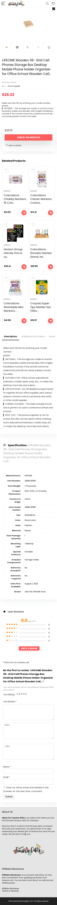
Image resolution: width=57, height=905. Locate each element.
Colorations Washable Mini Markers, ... (13, 307)
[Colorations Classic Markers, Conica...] (41, 179)
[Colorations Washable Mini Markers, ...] (15, 287)
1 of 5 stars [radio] (17, 694)
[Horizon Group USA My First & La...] (15, 233)
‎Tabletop (29, 543)
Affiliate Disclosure (10, 888)
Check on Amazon (28, 137)
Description (10, 336)
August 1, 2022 (31, 583)
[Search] (47, 3)
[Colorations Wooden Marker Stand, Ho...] (41, 233)
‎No (26, 567)
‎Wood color (30, 520)
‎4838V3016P (30, 480)
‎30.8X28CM (30, 515)
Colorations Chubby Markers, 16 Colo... (15, 199)
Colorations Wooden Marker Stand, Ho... (41, 253)
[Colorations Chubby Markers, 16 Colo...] (15, 179)
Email (6, 777)
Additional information (33, 336)
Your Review (10, 701)
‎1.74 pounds (30, 486)
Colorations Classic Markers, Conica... (41, 199)
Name (7, 766)
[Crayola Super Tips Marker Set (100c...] (41, 287)
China (27, 499)
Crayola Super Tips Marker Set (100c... (40, 307)
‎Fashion (28, 525)
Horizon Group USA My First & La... (13, 253)
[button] (53, 8)
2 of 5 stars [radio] (18, 694)
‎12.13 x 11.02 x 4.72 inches (36, 491)
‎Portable (29, 551)
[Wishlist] (53, 3)
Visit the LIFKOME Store (35, 591)
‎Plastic (28, 530)
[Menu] (3, 3)
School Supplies (14, 86)
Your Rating (8, 694)
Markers (7, 191)
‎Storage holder (32, 559)
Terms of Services (10, 891)
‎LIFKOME (28, 475)
